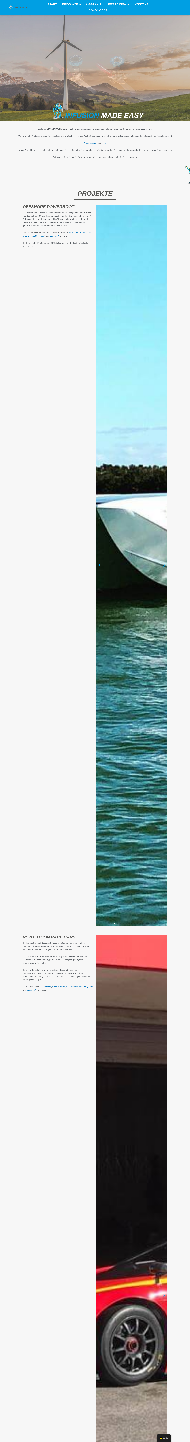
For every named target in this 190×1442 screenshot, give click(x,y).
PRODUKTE (70, 4)
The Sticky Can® (86, 987)
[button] (99, 565)
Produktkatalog (90, 143)
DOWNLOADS (97, 10)
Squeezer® (54, 236)
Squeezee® (31, 990)
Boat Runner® (80, 233)
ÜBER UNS (93, 4)
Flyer (104, 143)
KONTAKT (141, 4)
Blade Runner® (58, 987)
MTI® (71, 233)
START (52, 4)
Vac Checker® (72, 987)
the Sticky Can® (38, 236)
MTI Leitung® (45, 987)
